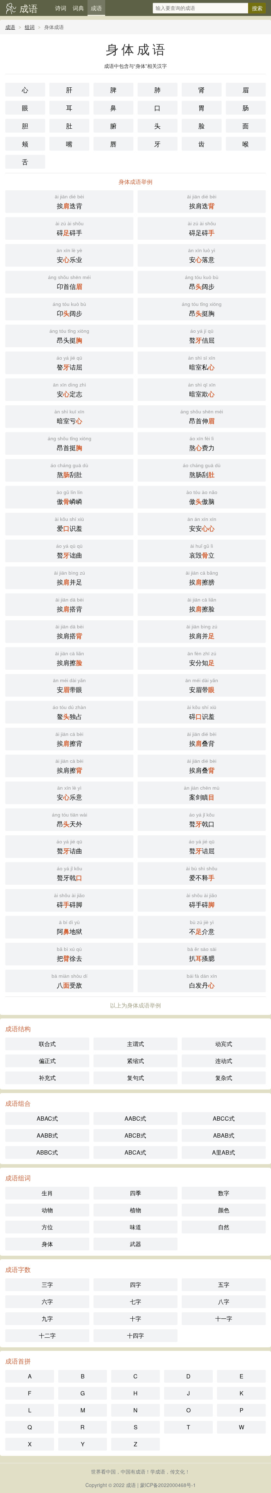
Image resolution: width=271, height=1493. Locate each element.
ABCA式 (135, 1152)
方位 (47, 1227)
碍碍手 (69, 229)
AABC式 (135, 1118)
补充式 (47, 1078)
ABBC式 (47, 1152)
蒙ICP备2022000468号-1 (168, 1484)
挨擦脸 (201, 605)
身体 (47, 1244)
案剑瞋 (201, 793)
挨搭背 (69, 605)
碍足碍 (202, 229)
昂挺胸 (202, 309)
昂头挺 (69, 336)
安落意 (201, 256)
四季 (135, 1193)
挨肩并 (201, 632)
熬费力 (202, 444)
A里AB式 (223, 1152)
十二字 (47, 1335)
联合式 (47, 1044)
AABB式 (47, 1135)
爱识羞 (69, 524)
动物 (47, 1210)
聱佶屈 (202, 336)
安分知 (201, 659)
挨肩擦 (69, 659)
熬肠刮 (202, 471)
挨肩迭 (201, 202)
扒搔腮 (201, 954)
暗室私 (201, 363)
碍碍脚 (69, 901)
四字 (135, 1284)
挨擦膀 (202, 578)
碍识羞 (201, 712)
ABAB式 (223, 1135)
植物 (135, 1210)
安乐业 (69, 256)
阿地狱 (69, 927)
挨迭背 (69, 202)
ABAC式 (47, 1118)
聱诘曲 (69, 847)
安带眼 (69, 686)
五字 (223, 1284)
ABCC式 (224, 1118)
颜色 (223, 1210)
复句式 (135, 1078)
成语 (28, 7)
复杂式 (223, 1078)
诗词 (60, 8)
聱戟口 (202, 820)
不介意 (202, 927)
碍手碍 (201, 901)
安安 (201, 524)
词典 (78, 8)
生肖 (47, 1193)
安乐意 (69, 793)
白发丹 (202, 981)
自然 (223, 1227)
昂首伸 (201, 417)
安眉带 (201, 686)
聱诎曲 (69, 551)
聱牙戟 (69, 874)
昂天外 (69, 820)
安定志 (69, 390)
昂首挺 (69, 444)
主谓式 (135, 1044)
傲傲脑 (201, 497)
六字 (47, 1301)
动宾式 (223, 1044)
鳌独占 (69, 712)
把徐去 (69, 954)
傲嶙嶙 (69, 497)
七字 (135, 1301)
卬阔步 (69, 309)
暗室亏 (69, 417)
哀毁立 (202, 551)
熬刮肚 (69, 471)
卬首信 (69, 282)
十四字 (135, 1335)
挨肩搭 (69, 632)
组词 (30, 26)
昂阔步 (201, 282)
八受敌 (70, 981)
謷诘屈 (69, 363)
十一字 (223, 1318)
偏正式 (47, 1061)
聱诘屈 (202, 847)
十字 (135, 1318)
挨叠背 (201, 739)
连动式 (223, 1061)
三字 (47, 1284)
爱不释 (201, 874)
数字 (223, 1193)
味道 (135, 1227)
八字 (223, 1301)
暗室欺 (202, 390)
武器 (135, 1244)
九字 (47, 1318)
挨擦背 (69, 739)
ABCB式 (135, 1135)
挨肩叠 (201, 766)
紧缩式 (135, 1061)
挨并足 (69, 578)
